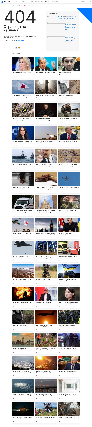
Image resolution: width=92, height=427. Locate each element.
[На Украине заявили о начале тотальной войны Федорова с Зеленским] (46, 113)
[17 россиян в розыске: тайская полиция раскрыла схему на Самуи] (69, 343)
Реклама (12, 425)
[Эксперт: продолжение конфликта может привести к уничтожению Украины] (69, 412)
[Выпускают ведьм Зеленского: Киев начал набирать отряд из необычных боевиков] (69, 205)
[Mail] (2, 1)
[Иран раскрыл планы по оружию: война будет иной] (46, 136)
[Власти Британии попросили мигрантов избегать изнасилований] (23, 343)
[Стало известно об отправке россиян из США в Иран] (46, 320)
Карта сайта (88, 425)
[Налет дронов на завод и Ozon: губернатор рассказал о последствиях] (69, 251)
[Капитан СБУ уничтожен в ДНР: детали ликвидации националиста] (46, 90)
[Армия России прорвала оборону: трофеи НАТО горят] (23, 412)
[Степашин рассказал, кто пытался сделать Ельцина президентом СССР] (46, 159)
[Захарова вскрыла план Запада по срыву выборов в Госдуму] (46, 205)
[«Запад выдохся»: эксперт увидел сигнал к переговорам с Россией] (46, 228)
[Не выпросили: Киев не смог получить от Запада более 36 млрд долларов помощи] (46, 389)
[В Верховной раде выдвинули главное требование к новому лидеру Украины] (69, 274)
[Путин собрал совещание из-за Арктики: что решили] (69, 366)
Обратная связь (81, 425)
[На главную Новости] (7, 1)
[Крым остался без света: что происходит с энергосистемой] (23, 366)
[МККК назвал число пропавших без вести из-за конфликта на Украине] (23, 228)
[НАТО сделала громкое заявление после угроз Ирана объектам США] (46, 251)
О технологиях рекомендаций (43, 425)
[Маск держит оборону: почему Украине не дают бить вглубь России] (69, 136)
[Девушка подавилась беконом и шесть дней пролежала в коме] (69, 389)
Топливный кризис (36, 5)
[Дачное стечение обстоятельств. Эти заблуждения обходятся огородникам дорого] (46, 343)
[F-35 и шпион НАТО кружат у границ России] (23, 251)
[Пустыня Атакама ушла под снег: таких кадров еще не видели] (23, 274)
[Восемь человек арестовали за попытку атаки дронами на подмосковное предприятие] (23, 113)
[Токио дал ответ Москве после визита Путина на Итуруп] (23, 90)
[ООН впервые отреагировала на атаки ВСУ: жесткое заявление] (46, 68)
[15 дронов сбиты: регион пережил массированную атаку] (23, 205)
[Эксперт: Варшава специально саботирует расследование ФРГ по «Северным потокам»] (23, 389)
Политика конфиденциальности (57, 425)
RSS (29, 425)
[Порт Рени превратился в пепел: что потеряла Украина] (23, 297)
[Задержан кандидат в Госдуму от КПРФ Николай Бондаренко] (46, 182)
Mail (2, 425)
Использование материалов (71, 425)
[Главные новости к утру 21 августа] (23, 159)
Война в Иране (18, 5)
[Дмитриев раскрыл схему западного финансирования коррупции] (46, 297)
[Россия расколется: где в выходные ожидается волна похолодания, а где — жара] (46, 274)
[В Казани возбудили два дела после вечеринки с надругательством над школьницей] (23, 182)
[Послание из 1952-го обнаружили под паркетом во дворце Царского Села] (69, 159)
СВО (26, 5)
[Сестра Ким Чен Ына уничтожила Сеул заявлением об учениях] (69, 297)
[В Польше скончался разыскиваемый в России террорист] (69, 68)
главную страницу (19, 40)
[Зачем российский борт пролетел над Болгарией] (69, 182)
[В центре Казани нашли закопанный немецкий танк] (69, 90)
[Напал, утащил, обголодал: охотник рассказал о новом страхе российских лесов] (23, 320)
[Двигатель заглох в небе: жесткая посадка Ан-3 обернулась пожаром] (46, 412)
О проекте (34, 425)
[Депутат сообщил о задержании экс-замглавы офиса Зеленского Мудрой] (23, 136)
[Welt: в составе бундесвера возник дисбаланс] (69, 320)
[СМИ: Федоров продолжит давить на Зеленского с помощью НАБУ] (69, 228)
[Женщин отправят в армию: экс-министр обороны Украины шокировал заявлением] (69, 113)
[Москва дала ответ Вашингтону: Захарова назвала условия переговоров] (23, 68)
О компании (6, 425)
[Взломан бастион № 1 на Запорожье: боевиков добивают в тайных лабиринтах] (46, 366)
